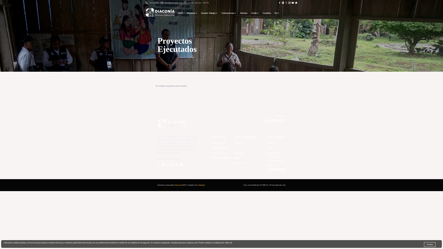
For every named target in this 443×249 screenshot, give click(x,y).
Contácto (267, 13)
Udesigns (201, 185)
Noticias (243, 13)
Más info (228, 243)
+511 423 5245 (154, 3)
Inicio (180, 13)
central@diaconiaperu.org (173, 3)
